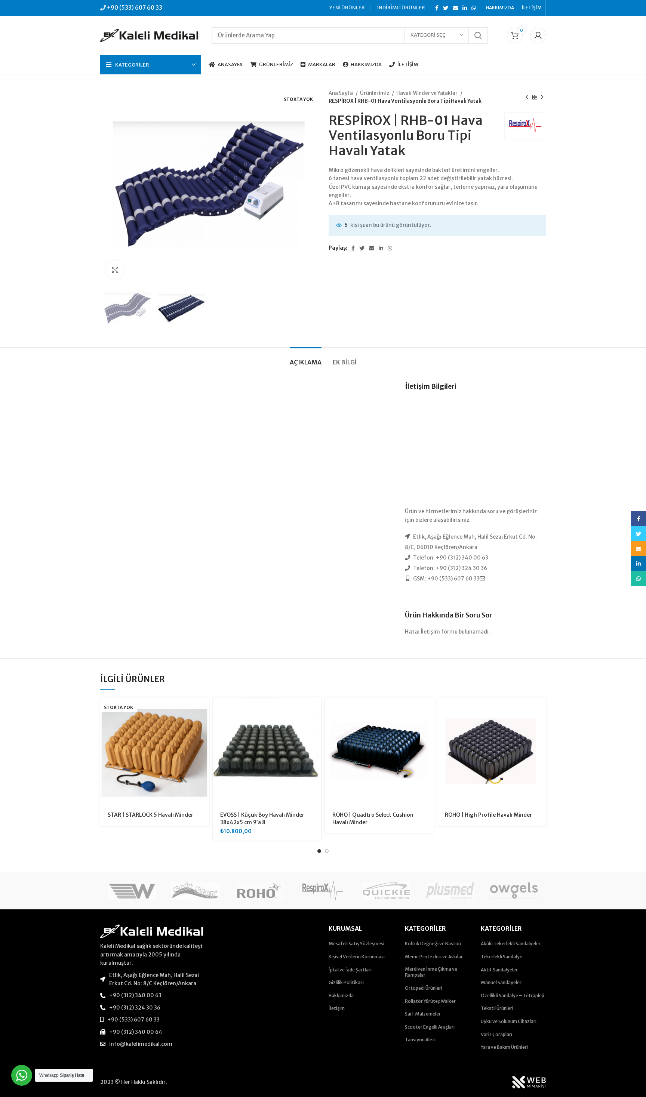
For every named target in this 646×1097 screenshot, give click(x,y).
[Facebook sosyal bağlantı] (437, 8)
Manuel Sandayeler (501, 982)
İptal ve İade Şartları (350, 970)
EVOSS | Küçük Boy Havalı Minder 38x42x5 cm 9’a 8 (262, 818)
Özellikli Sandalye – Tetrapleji (512, 995)
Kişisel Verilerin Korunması (357, 956)
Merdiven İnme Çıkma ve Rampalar (431, 972)
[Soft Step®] (195, 890)
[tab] (306, 358)
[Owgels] (513, 890)
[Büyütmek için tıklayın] (115, 270)
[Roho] (259, 890)
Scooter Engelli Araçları (430, 1027)
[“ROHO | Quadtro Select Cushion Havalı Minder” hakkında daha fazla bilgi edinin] (428, 709)
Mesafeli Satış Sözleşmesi (356, 943)
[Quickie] (386, 890)
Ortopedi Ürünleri (423, 988)
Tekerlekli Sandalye (501, 956)
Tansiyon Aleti (420, 1039)
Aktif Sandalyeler (499, 970)
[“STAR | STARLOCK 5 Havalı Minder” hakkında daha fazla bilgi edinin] (203, 709)
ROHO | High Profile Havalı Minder (488, 814)
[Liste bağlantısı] (151, 979)
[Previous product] (527, 97)
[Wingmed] (132, 890)
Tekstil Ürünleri (497, 1008)
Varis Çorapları (496, 1034)
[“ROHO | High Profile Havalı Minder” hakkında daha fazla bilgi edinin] (540, 709)
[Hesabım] (538, 35)
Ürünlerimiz (375, 93)
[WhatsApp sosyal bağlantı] (473, 8)
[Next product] (542, 97)
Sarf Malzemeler (423, 1014)
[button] (315, 709)
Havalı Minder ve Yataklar (427, 93)
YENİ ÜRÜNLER (347, 7)
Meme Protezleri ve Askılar (434, 956)
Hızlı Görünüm (203, 726)
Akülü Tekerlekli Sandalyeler (511, 943)
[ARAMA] (478, 35)
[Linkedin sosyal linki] (464, 8)
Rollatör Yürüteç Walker (430, 1001)
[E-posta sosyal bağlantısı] (455, 8)
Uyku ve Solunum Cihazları (508, 1021)
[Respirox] (323, 890)
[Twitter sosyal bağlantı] (445, 8)
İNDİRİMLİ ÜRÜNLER (401, 7)
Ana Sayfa (341, 93)
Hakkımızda (341, 995)
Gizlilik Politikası (346, 982)
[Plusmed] (450, 890)
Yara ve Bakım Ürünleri (504, 1047)
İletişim (337, 1008)
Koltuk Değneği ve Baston (433, 943)
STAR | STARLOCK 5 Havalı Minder (150, 814)
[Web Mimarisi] (529, 1081)
